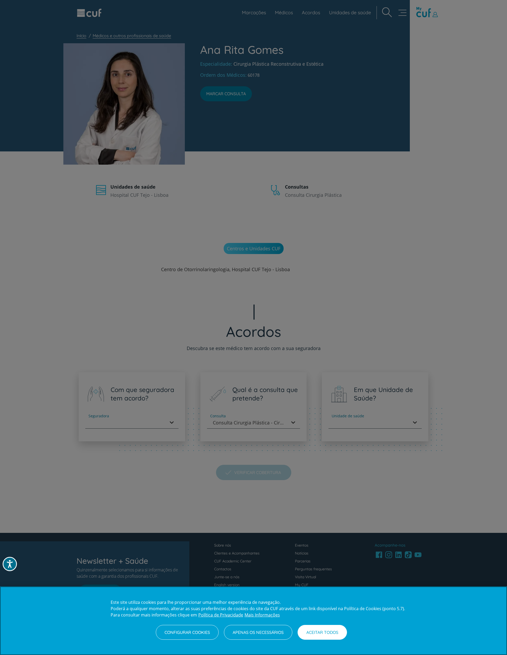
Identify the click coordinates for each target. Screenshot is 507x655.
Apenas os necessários (258, 632)
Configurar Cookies (187, 632)
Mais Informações (262, 615)
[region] (253, 620)
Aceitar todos (322, 632)
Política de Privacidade (220, 615)
